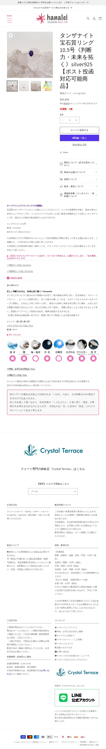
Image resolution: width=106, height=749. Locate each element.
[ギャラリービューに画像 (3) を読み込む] (36, 86)
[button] (9, 17)
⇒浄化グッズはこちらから (19, 265)
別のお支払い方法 (79, 144)
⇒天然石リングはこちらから (20, 271)
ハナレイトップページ (67, 627)
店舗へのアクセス (64, 647)
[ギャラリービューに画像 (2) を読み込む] (24, 86)
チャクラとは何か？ (66, 635)
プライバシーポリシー (69, 742)
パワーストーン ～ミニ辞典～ (70, 639)
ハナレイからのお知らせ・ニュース (73, 655)
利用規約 (83, 742)
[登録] (75, 491)
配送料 (66, 103)
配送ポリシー (94, 742)
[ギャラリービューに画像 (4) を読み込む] (48, 86)
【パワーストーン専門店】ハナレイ (33, 742)
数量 (62, 115)
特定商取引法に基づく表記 (89, 745)
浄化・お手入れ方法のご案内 (70, 631)
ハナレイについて (65, 643)
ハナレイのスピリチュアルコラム (72, 659)
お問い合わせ (63, 651)
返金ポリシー (54, 742)
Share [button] (65, 152)
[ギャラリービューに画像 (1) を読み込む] (12, 86)
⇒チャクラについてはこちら (20, 325)
